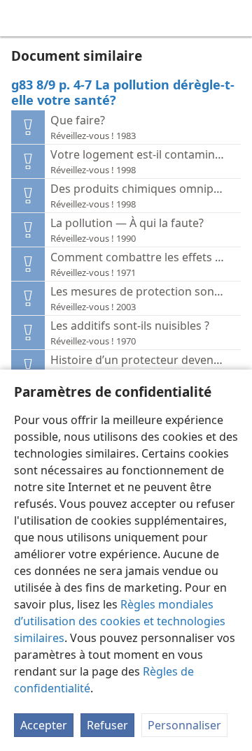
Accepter (43, 725)
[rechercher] (234, 18)
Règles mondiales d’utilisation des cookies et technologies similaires (119, 621)
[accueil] (21, 18)
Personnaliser (184, 725)
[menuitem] (21, 18)
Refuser (107, 725)
